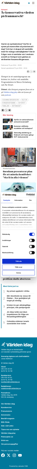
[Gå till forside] (10, 3)
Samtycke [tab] (6, 200)
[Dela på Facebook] (28, 71)
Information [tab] (18, 200)
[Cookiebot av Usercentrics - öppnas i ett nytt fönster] (26, 195)
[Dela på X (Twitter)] (31, 71)
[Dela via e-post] (34, 71)
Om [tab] (30, 200)
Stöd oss (4, 440)
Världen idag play (10, 92)
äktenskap (16, 106)
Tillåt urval (18, 267)
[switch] (32, 240)
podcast (8, 95)
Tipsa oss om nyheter (10, 429)
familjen (5, 106)
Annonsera (5, 415)
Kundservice (6, 407)
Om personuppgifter (9, 444)
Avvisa (18, 273)
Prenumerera (6, 411)
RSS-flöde (5, 422)
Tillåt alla (18, 261)
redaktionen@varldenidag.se (11, 388)
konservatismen (8, 103)
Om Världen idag (8, 404)
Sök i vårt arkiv (7, 426)
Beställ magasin (7, 418)
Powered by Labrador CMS (18, 466)
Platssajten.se (7, 437)
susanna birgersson (10, 100)
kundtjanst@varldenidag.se (10, 382)
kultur (24, 100)
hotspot (21, 103)
